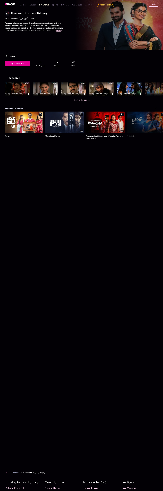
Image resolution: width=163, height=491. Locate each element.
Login (153, 4)
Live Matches (128, 487)
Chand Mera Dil (15, 487)
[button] (19, 89)
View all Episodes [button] (82, 100)
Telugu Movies (91, 487)
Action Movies (52, 487)
